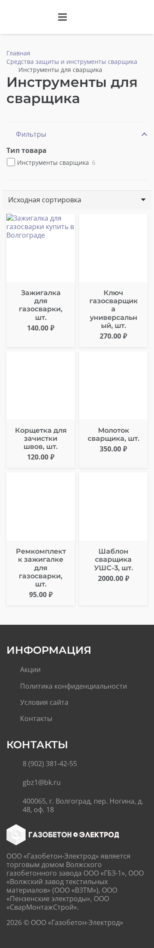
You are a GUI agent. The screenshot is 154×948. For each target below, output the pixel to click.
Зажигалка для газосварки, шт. (40, 305)
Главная (18, 53)
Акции (30, 669)
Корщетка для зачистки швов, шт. (41, 438)
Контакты (36, 718)
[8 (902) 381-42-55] (14, 763)
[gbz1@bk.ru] (14, 782)
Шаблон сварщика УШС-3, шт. (113, 559)
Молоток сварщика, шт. (113, 434)
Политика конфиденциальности (73, 686)
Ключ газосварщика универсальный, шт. (113, 309)
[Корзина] (143, 17)
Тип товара (26, 150)
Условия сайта (44, 702)
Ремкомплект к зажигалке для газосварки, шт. (41, 567)
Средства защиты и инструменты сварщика (71, 61)
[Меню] (62, 17)
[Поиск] (125, 17)
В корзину (113, 595)
